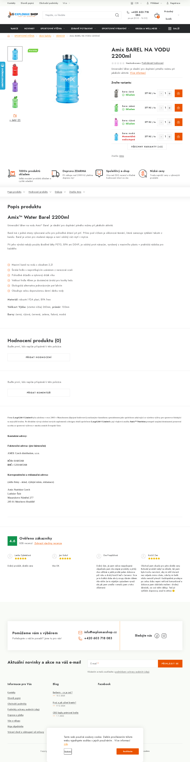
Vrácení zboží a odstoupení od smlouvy (26, 731)
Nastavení (68, 751)
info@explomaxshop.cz (100, 632)
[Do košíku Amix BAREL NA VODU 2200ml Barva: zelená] (178, 108)
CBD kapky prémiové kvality (66, 712)
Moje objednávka (15, 726)
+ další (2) (15, 120)
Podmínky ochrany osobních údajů (24, 709)
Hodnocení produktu (38, 191)
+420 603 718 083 (139, 14)
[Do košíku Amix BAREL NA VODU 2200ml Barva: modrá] (178, 136)
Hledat (117, 15)
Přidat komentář (39, 392)
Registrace (175, 3)
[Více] (173, 28)
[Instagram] (164, 635)
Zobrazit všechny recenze (48, 543)
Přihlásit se (170, 663)
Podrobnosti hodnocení (153, 63)
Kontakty (11, 3)
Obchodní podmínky (48, 3)
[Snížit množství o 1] (161, 93)
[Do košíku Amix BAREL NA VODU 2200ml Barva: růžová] (178, 122)
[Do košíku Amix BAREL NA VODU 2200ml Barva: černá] (178, 93)
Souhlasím (127, 751)
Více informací (138, 73)
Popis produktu (14, 191)
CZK (136, 3)
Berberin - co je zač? (63, 692)
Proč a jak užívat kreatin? (64, 702)
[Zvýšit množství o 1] (169, 93)
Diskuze (58, 191)
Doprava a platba (15, 715)
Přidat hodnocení (39, 357)
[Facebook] (157, 635)
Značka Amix (75, 191)
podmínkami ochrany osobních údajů (132, 671)
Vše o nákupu (14, 720)
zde (66, 744)
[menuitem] (14, 28)
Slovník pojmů (27, 3)
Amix (121, 155)
